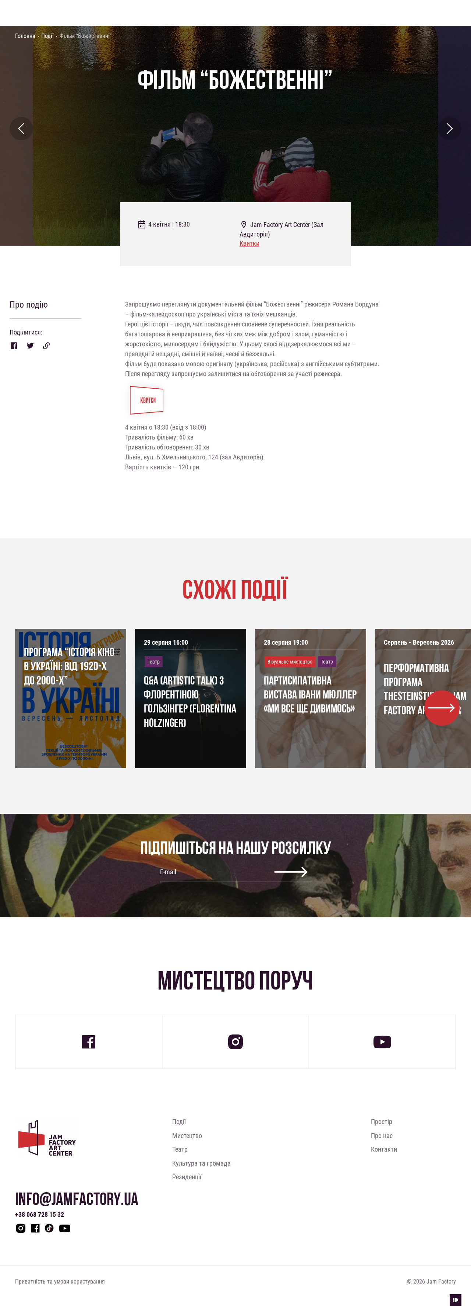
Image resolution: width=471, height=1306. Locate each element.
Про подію (29, 304)
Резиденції (186, 1176)
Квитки (249, 243)
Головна (25, 35)
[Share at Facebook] (14, 346)
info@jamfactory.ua (76, 1198)
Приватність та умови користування (60, 1281)
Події (47, 35)
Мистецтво (187, 1135)
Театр (180, 1149)
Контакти (384, 1149)
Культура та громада (201, 1163)
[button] (442, 708)
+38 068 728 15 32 (39, 1214)
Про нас (382, 1135)
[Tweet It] (30, 346)
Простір (381, 1121)
